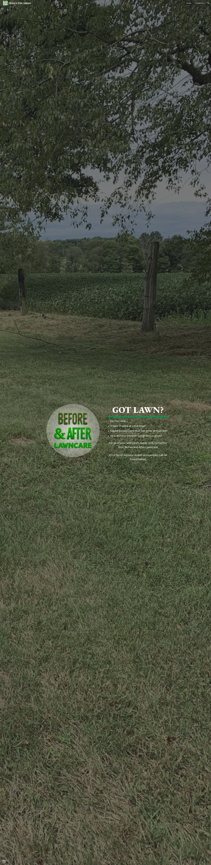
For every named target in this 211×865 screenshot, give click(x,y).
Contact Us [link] (199, 3)
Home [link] (188, 3)
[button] (208, 3)
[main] (138, 420)
